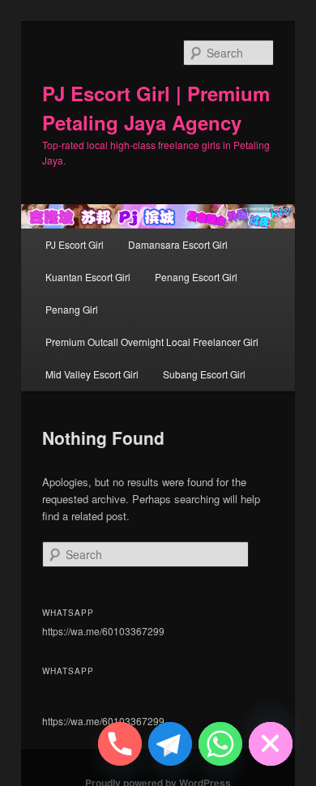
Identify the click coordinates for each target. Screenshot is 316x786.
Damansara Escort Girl (178, 244)
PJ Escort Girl (74, 244)
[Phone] (120, 744)
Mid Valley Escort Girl (92, 374)
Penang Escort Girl (196, 277)
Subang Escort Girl (204, 374)
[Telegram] (170, 744)
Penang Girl (71, 309)
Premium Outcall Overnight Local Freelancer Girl (151, 341)
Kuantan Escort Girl (87, 277)
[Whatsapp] (220, 744)
